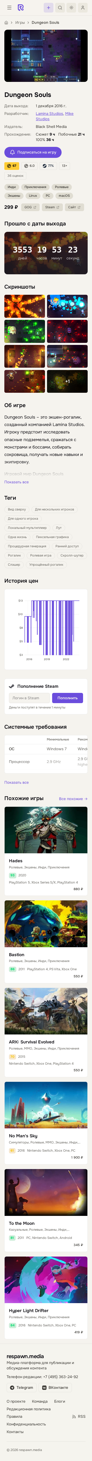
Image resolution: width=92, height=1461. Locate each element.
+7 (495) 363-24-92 (60, 1377)
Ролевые (61, 187)
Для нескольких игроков (54, 509)
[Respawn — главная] (20, 7)
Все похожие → (73, 799)
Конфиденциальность (26, 1424)
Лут (59, 528)
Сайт (72, 207)
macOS (64, 196)
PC (48, 196)
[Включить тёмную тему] (71, 8)
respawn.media (25, 1356)
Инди (12, 187)
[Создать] (48, 8)
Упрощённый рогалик (46, 565)
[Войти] (83, 8)
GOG (28, 207)
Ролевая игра (40, 555)
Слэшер (14, 565)
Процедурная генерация (27, 546)
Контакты (15, 1432)
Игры (20, 22)
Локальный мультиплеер (27, 528)
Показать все (16, 482)
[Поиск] (60, 8)
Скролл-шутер (72, 555)
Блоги (59, 1401)
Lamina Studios (49, 113)
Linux (33, 196)
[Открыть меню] (9, 8)
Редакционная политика (29, 1409)
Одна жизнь (17, 537)
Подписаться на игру (36, 152)
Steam (50, 207)
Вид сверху (17, 509)
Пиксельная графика (52, 537)
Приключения (35, 187)
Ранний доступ (67, 546)
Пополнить (67, 698)
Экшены (14, 196)
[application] (46, 629)
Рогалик (14, 555)
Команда (40, 1401)
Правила (14, 1416)
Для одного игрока (23, 519)
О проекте (16, 1401)
